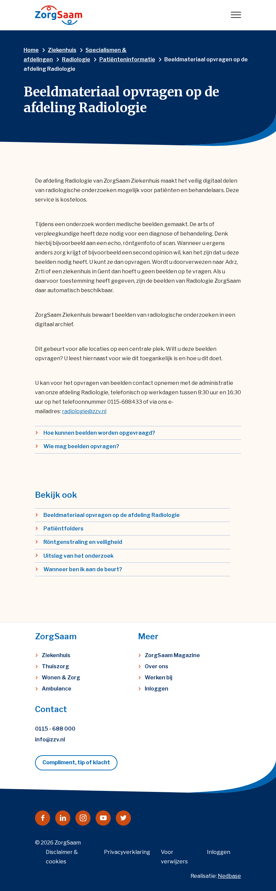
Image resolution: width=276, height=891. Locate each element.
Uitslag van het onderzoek (78, 556)
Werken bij (158, 677)
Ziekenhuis (56, 655)
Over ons (156, 666)
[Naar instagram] (83, 818)
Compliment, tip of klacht (76, 762)
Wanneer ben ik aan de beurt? (82, 569)
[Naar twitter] (123, 818)
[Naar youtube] (103, 818)
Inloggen (156, 688)
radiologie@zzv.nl (84, 411)
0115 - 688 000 (55, 729)
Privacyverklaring (127, 852)
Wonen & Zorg (61, 677)
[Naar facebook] (42, 818)
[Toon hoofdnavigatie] (236, 15)
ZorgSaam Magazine (172, 655)
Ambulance (56, 688)
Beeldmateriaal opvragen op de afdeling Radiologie (111, 515)
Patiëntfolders (63, 528)
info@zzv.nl (50, 739)
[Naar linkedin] (62, 818)
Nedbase (229, 876)
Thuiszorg (55, 666)
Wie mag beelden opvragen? (81, 446)
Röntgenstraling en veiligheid (82, 542)
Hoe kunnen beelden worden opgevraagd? (99, 433)
